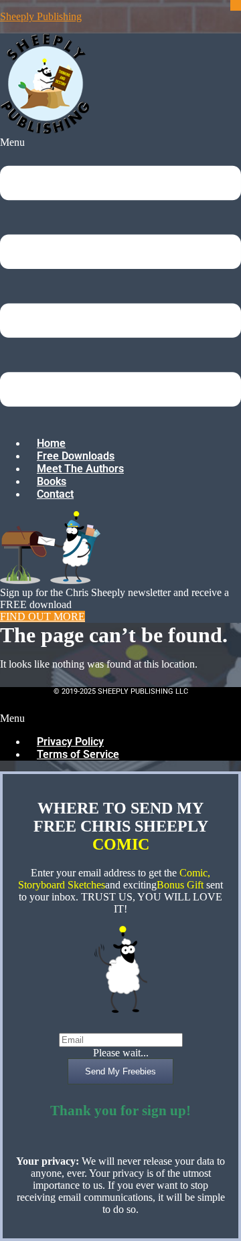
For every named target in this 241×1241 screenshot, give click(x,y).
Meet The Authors (80, 468)
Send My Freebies (120, 1071)
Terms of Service (78, 754)
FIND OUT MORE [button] (42, 616)
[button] (120, 281)
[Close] (235, 5)
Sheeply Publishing (41, 16)
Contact (55, 494)
